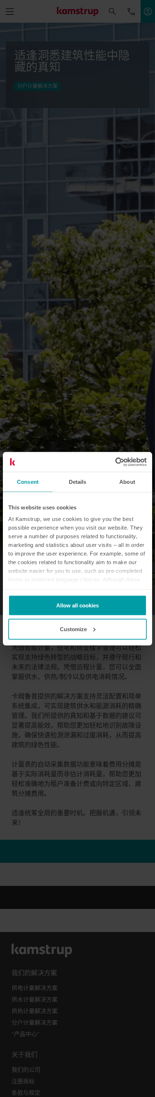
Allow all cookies (77, 605)
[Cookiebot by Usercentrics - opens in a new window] (115, 462)
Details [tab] (78, 482)
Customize (73, 629)
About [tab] (127, 482)
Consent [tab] (28, 482)
